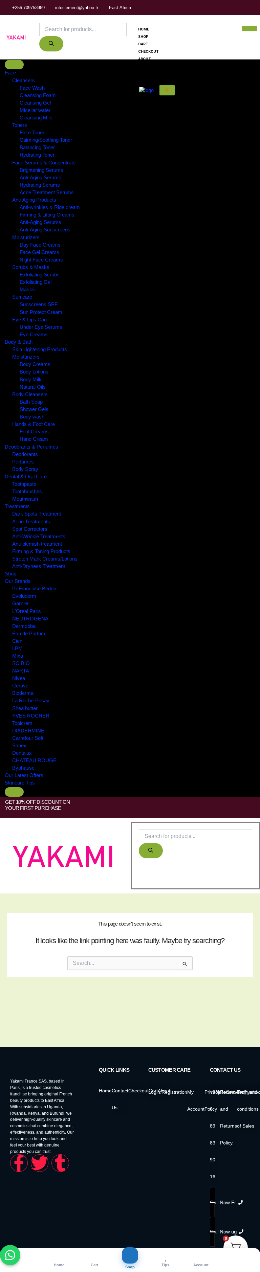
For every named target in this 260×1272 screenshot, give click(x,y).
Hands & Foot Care (33, 424)
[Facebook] (248, 7)
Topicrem (22, 723)
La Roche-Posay (30, 701)
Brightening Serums (41, 170)
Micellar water (35, 110)
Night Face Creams (41, 260)
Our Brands (17, 581)
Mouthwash (25, 499)
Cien (17, 641)
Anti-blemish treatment (37, 544)
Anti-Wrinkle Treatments (38, 536)
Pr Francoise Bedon (34, 588)
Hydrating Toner (37, 155)
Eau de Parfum (28, 633)
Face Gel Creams (39, 252)
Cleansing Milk (36, 117)
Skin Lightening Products (39, 349)
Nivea (18, 678)
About (144, 59)
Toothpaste (24, 484)
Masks (27, 289)
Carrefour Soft (27, 738)
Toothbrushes (27, 491)
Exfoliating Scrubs (40, 274)
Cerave (20, 686)
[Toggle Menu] (14, 64)
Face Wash (32, 88)
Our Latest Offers (24, 775)
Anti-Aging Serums (40, 177)
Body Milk (31, 379)
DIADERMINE (28, 730)
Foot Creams (34, 431)
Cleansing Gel (35, 103)
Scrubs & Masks (30, 267)
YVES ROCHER (30, 716)
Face (10, 72)
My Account (151, 73)
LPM (17, 648)
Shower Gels (34, 409)
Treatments (17, 506)
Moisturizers (26, 237)
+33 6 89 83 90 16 (214, 1134)
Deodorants (25, 454)
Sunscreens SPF (39, 305)
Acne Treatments (31, 521)
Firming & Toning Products (41, 551)
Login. (154, 1092)
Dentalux (22, 753)
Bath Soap (31, 402)
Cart (143, 44)
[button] (144, 877)
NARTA (20, 671)
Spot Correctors (29, 529)
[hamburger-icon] (249, 28)
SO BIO (21, 663)
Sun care (22, 297)
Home (143, 29)
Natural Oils (33, 387)
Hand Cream (34, 439)
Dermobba (24, 626)
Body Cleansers (30, 394)
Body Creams (35, 364)
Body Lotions (34, 372)
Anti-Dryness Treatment (38, 566)
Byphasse (23, 768)
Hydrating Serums (40, 185)
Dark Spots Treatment (36, 514)
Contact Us (150, 66)
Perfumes (23, 461)
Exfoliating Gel (35, 282)
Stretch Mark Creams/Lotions (45, 559)
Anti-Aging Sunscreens (45, 230)
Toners (19, 125)
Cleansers (23, 80)
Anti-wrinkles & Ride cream (50, 207)
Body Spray (25, 469)
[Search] (51, 43)
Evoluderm (24, 596)
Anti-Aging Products (34, 200)
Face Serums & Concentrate (43, 162)
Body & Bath (18, 342)
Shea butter (25, 708)
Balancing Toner (37, 148)
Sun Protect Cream (41, 312)
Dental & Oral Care (26, 476)
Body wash (32, 416)
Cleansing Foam (38, 95)
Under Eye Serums (41, 327)
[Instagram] (252, 7)
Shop (143, 37)
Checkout (148, 51)
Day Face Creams (40, 245)
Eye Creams (34, 334)
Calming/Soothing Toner (46, 140)
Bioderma (23, 693)
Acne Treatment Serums (47, 192)
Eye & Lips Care (30, 319)
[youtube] (256, 7)
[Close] (14, 792)
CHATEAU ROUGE (34, 760)
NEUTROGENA (30, 618)
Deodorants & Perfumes (31, 447)
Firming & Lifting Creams (47, 215)
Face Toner (32, 132)
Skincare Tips (20, 783)
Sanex (19, 745)
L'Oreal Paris (26, 611)
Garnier (20, 604)
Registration (174, 1092)
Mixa (17, 656)
